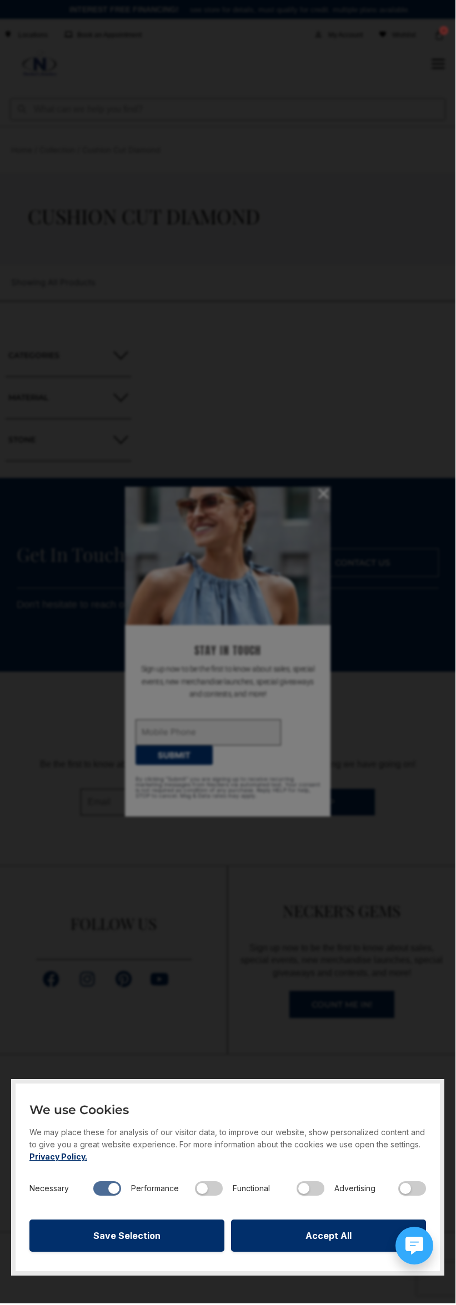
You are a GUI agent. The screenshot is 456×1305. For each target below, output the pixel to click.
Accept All (328, 1235)
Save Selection (127, 1235)
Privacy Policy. (58, 1156)
